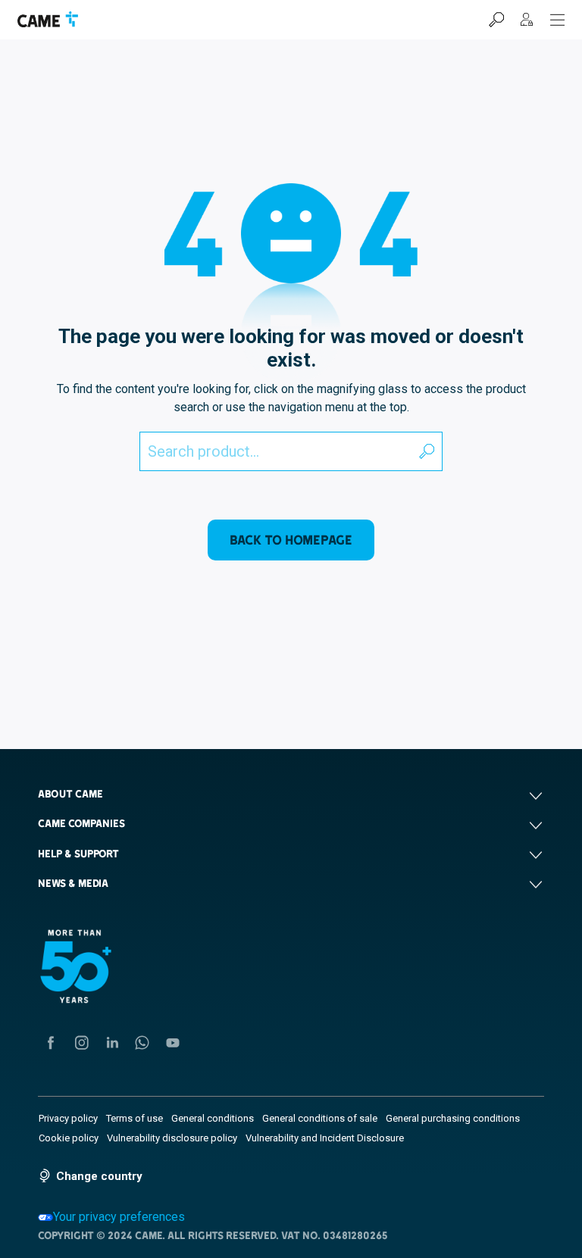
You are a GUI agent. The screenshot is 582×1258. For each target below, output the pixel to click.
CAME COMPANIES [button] (81, 823)
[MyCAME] (526, 19)
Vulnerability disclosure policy (172, 1138)
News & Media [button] (73, 883)
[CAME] (47, 19)
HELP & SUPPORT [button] (78, 854)
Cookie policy (69, 1138)
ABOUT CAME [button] (70, 794)
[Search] (496, 19)
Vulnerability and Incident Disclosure (325, 1138)
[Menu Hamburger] (557, 19)
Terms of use (134, 1118)
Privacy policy (68, 1118)
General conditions (212, 1118)
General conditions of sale (319, 1118)
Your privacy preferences (119, 1217)
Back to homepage (291, 540)
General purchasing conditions (453, 1118)
